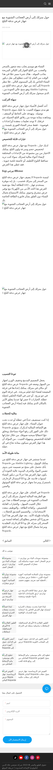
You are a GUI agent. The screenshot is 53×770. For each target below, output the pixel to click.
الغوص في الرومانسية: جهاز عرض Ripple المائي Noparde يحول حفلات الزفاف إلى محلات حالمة (33, 674)
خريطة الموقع (8, 768)
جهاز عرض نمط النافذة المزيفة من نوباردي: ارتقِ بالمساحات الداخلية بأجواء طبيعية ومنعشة (32, 593)
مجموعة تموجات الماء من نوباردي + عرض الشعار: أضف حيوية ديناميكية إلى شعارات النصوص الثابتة (34, 561)
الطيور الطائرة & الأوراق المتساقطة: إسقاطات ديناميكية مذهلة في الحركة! (33, 624)
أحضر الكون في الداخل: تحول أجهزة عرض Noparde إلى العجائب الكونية (33, 640)
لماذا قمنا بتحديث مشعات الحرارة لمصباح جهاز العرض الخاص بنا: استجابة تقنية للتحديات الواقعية (34, 609)
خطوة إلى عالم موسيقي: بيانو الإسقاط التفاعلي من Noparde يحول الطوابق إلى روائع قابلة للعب (34, 658)
